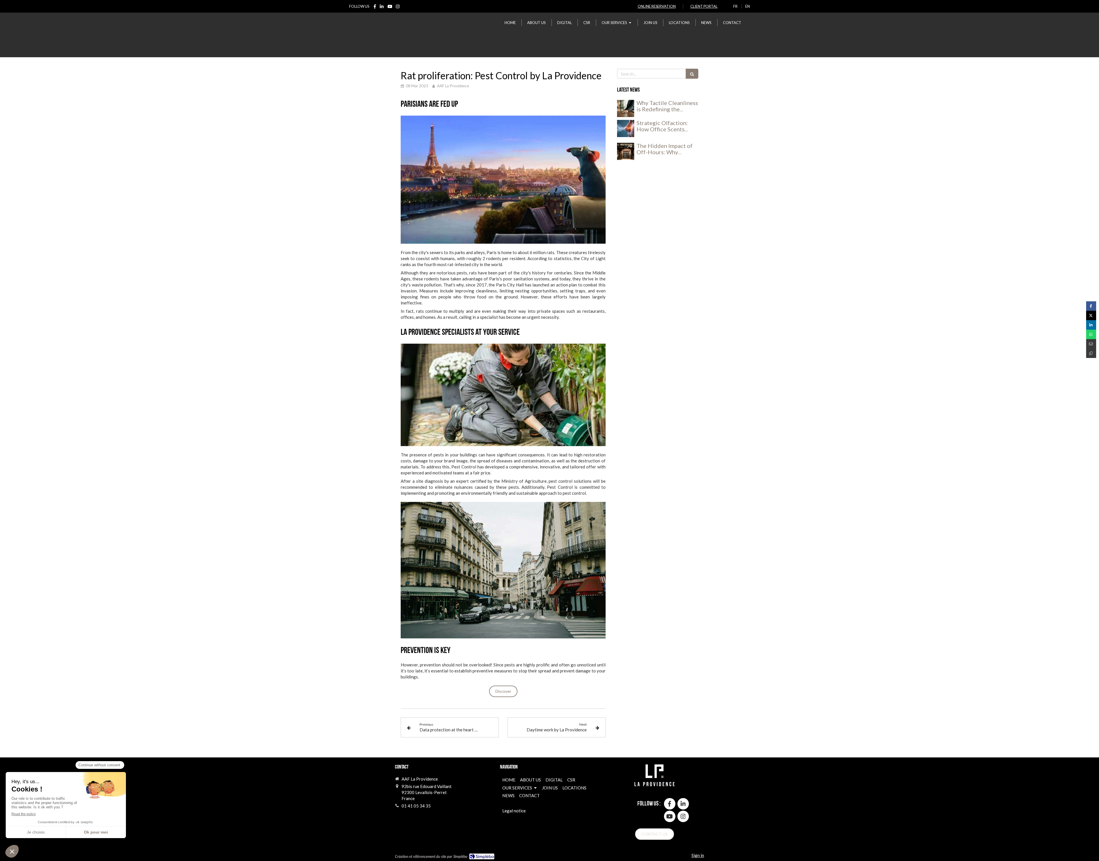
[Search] (692, 74)
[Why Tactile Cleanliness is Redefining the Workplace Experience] (625, 108)
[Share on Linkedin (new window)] (1091, 325)
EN (747, 6)
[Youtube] (390, 7)
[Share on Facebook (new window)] (1091, 306)
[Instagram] (398, 7)
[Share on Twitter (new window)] (1091, 315)
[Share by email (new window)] (1091, 344)
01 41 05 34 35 (416, 805)
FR (735, 6)
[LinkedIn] (382, 7)
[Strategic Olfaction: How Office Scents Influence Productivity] (625, 128)
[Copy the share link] (1091, 353)
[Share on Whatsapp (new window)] (1091, 334)
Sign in (697, 855)
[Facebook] (374, 7)
